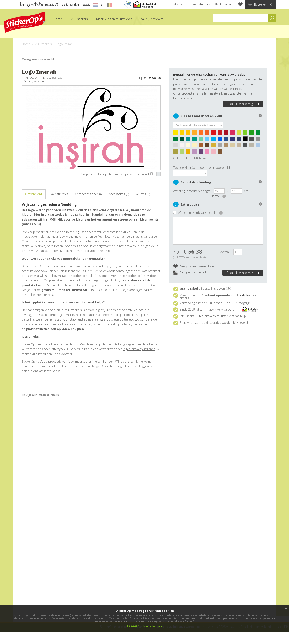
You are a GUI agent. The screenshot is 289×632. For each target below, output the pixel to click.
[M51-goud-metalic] (214, 146)
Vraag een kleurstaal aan (195, 272)
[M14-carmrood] (227, 133)
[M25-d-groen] (183, 140)
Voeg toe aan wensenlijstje (197, 266)
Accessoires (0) (119, 194)
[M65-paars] (202, 152)
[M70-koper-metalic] (221, 152)
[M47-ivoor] (189, 146)
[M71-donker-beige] (240, 146)
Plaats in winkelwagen (241, 104)
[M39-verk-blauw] (240, 140)
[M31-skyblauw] (214, 140)
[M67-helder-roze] (208, 152)
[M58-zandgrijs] (252, 146)
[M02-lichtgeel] (183, 133)
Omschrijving (33, 194)
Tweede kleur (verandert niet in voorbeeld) (201, 168)
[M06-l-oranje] (195, 133)
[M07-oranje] (202, 133)
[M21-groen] (259, 133)
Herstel (217, 196)
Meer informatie (153, 626)
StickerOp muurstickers (24, 22)
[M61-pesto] (176, 152)
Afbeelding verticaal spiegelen (199, 213)
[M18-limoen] (246, 133)
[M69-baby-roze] (214, 152)
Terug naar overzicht (38, 59)
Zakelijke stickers (151, 19)
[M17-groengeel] (240, 133)
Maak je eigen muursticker (114, 19)
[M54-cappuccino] (227, 146)
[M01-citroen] (176, 133)
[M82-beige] (233, 146)
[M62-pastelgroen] (183, 152)
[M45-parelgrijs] (176, 146)
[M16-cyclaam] (233, 133)
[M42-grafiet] (252, 140)
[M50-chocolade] (208, 146)
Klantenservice (224, 4)
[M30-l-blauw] (208, 140)
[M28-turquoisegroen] (195, 140)
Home (58, 19)
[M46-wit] (183, 146)
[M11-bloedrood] (221, 133)
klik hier (245, 295)
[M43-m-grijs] (259, 140)
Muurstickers (79, 19)
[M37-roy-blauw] (233, 140)
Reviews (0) (142, 194)
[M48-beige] (195, 146)
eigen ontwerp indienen (139, 349)
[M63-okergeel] (189, 152)
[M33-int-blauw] (227, 140)
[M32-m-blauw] (221, 140)
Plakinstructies (200, 4)
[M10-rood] (214, 133)
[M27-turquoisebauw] (189, 140)
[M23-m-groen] (176, 140)
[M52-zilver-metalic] (221, 146)
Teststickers (179, 4)
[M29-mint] (202, 140)
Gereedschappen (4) (88, 194)
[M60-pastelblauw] (259, 146)
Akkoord (132, 626)
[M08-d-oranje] (208, 133)
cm (246, 191)
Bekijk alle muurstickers (40, 395)
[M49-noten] (202, 146)
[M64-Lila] (195, 152)
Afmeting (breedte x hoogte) (192, 191)
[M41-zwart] (246, 140)
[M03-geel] (189, 133)
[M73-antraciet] (246, 146)
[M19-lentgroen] (252, 133)
